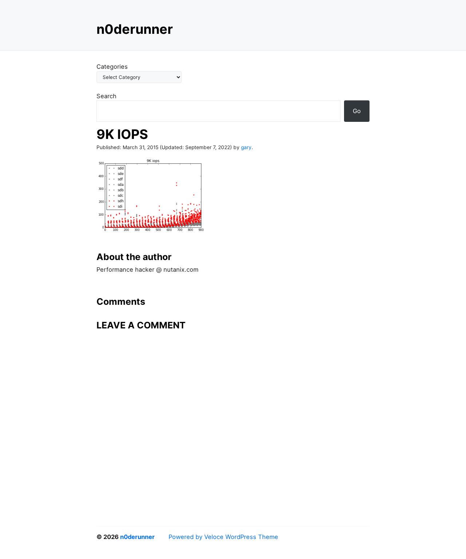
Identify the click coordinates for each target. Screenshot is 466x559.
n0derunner (134, 29)
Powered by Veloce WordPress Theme (223, 536)
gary (246, 147)
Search (106, 96)
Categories (112, 66)
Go (357, 111)
